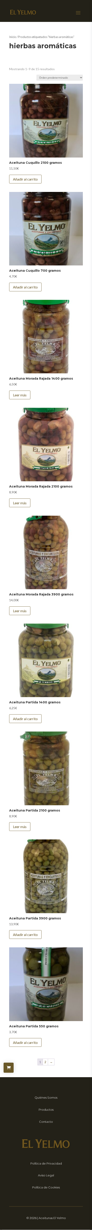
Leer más (20, 395)
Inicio (12, 37)
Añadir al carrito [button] (25, 179)
